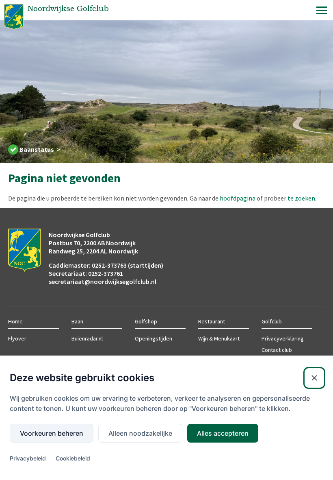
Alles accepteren (223, 433)
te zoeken (301, 198)
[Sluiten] (314, 378)
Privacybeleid (28, 458)
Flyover (17, 338)
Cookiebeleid (73, 458)
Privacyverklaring (283, 338)
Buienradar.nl (87, 338)
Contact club (277, 349)
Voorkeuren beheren (51, 433)
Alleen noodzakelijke (140, 433)
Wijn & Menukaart (219, 338)
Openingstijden (153, 338)
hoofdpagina (237, 198)
